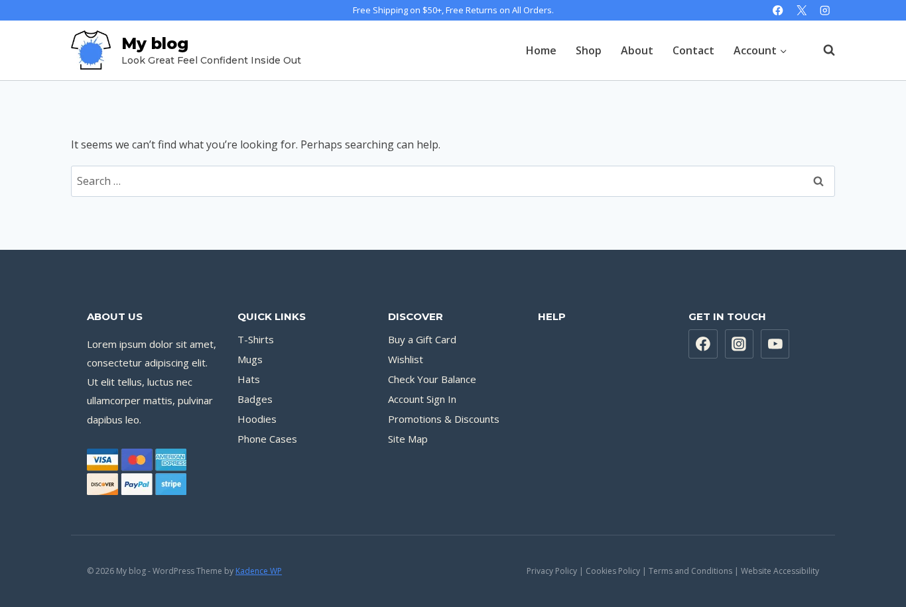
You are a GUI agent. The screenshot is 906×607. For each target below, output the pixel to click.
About (637, 50)
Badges (255, 399)
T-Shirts (255, 339)
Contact (693, 50)
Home (541, 50)
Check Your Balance (432, 379)
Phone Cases (267, 438)
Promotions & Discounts (443, 418)
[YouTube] (775, 344)
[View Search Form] (822, 50)
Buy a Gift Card (422, 339)
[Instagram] (824, 10)
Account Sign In (422, 399)
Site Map (408, 438)
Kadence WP (258, 571)
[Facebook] (778, 10)
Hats (248, 379)
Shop (589, 50)
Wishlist (405, 359)
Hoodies (257, 418)
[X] (801, 10)
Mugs (250, 359)
